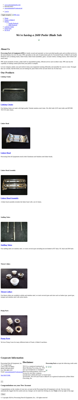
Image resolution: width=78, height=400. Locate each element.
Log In (7, 11)
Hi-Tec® (7, 30)
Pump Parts (8, 28)
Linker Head (6, 153)
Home (6, 18)
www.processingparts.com (12, 5)
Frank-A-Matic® (10, 20)
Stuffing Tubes (6, 245)
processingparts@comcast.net (13, 8)
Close (3, 394)
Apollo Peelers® (13, 23)
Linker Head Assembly (10, 198)
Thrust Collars (6, 292)
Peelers (7, 21)
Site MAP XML (5, 375)
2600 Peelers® (12, 25)
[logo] (16, 15)
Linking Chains (9, 27)
